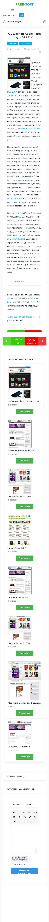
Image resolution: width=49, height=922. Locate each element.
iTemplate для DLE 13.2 (19, 597)
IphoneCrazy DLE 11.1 (17, 548)
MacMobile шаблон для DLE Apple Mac (26, 703)
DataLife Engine (17, 239)
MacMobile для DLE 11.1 (19, 643)
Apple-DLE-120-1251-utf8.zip (19, 317)
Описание (19, 282)
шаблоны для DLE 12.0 (29, 128)
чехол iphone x (14, 198)
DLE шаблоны (25, 43)
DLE (19, 217)
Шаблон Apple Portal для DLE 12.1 (24, 401)
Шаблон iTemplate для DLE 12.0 (23, 450)
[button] (11, 21)
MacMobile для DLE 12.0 (19, 496)
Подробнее (24, 411)
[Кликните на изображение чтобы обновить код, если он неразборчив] (19, 859)
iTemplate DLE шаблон (19, 747)
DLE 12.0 (11, 92)
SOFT (24, 4)
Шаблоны (12, 43)
